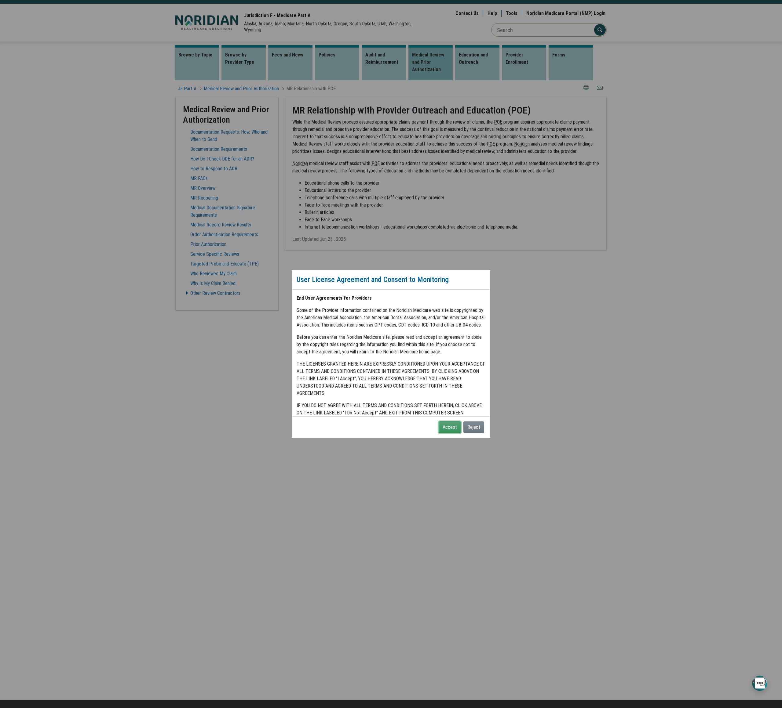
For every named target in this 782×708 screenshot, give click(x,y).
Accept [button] (450, 427)
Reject (473, 427)
